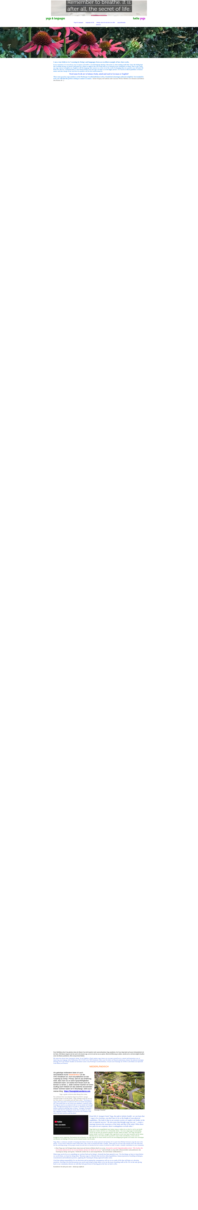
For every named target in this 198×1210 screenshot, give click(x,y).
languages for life (90, 22)
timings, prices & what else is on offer (106, 22)
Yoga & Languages (78, 22)
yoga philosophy (121, 22)
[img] (99, 8)
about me (98, 24)
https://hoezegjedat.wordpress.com (77, 1091)
